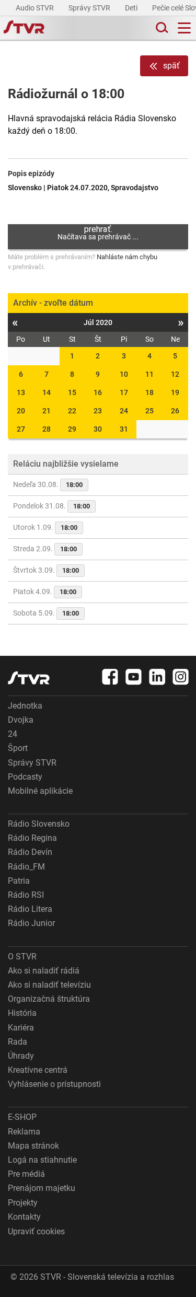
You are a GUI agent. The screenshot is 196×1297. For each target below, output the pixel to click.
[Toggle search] (160, 28)
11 (149, 374)
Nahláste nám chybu (127, 257)
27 (21, 429)
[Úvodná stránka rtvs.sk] (24, 28)
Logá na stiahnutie (42, 1160)
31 (124, 429)
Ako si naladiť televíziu (49, 985)
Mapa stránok (33, 1146)
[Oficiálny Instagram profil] (180, 676)
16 (98, 392)
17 (124, 392)
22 (72, 411)
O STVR (22, 957)
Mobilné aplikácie (40, 791)
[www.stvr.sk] (29, 678)
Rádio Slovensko (39, 824)
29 (72, 429)
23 (98, 411)
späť (171, 66)
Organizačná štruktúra (49, 999)
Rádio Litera (30, 909)
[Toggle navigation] (184, 28)
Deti (132, 8)
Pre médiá (26, 1174)
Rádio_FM (26, 867)
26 (175, 411)
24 (124, 411)
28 (46, 429)
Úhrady (21, 1056)
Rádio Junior (31, 923)
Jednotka (25, 706)
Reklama (24, 1132)
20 (21, 411)
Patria (19, 881)
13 (21, 392)
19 (175, 392)
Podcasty (25, 777)
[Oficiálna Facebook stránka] (110, 676)
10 (124, 374)
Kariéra (21, 1028)
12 (175, 374)
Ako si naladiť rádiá (43, 971)
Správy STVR (90, 8)
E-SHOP (22, 1117)
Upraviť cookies (36, 1231)
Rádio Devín (30, 852)
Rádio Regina (32, 838)
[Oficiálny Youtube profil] (133, 676)
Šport (18, 748)
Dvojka (20, 720)
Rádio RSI (26, 895)
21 (46, 411)
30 (98, 429)
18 (149, 392)
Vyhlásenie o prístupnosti (54, 1084)
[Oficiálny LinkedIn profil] (157, 676)
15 (72, 392)
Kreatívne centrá (37, 1070)
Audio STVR (35, 8)
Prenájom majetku (41, 1188)
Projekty (23, 1203)
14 (46, 392)
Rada (17, 1042)
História (22, 1013)
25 (149, 411)
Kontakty (24, 1217)
